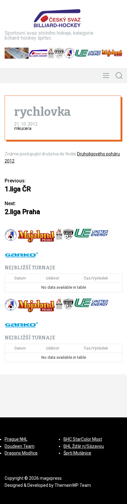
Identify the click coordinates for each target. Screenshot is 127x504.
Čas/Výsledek (96, 278)
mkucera (22, 128)
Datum (20, 278)
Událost (52, 278)
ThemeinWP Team (73, 485)
